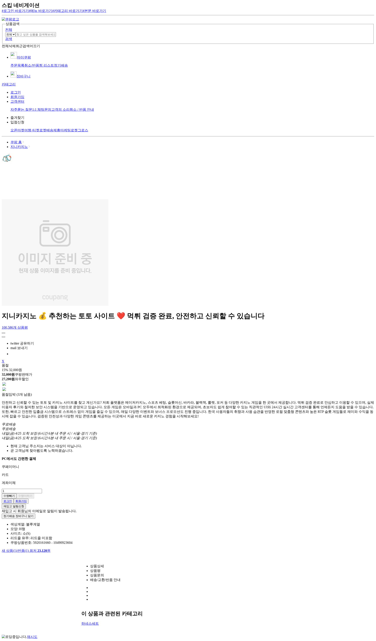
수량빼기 (9, 495)
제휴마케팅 (62, 130)
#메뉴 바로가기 (40, 11)
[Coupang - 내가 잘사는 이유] (10, 19)
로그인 (15, 92)
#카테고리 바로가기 (67, 11)
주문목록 (17, 65)
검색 (8, 39)
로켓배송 (46, 130)
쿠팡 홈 (16, 142)
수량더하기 (25, 495)
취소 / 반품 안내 (82, 109)
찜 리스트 (46, 65)
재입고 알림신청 (13, 506)
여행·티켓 (31, 130)
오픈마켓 (17, 130)
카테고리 (9, 84)
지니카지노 (19, 147)
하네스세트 (90, 623)
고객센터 (17, 101)
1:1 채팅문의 (41, 109)
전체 (8, 30)
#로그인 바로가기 (15, 11)
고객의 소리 (60, 109)
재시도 (32, 637)
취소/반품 (31, 65)
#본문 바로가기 (94, 11)
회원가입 (17, 97)
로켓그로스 (79, 130)
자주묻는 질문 (21, 109)
